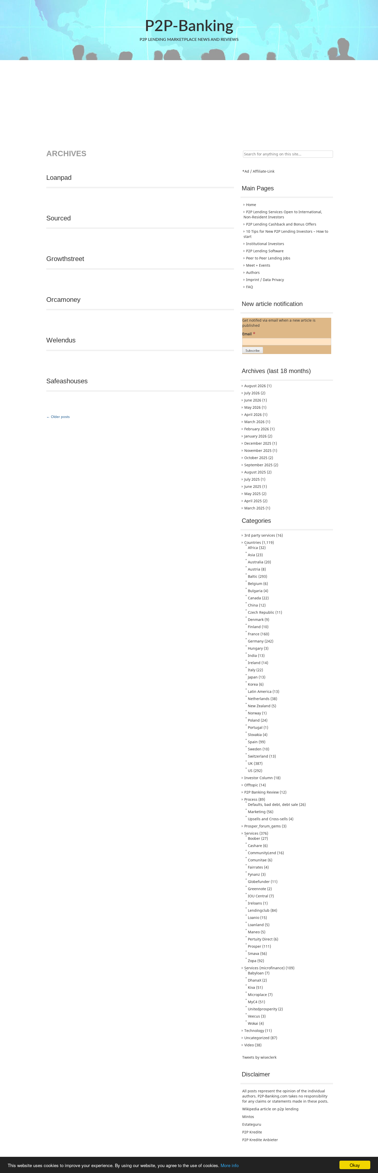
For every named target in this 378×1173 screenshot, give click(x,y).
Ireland (254, 662)
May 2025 (252, 493)
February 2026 (256, 428)
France (253, 633)
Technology (254, 1030)
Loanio (253, 917)
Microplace (257, 994)
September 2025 (258, 464)
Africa (253, 547)
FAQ (249, 286)
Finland (254, 626)
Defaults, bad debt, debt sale (273, 804)
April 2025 (253, 500)
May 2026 (252, 407)
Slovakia (255, 734)
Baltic (252, 576)
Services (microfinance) (264, 967)
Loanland (256, 924)
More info (230, 1165)
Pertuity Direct (260, 939)
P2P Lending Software (265, 250)
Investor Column (258, 777)
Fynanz (254, 874)
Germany (256, 641)
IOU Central (258, 895)
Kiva (251, 987)
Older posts (58, 417)
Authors (253, 272)
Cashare (255, 845)
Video (249, 1044)
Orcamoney (63, 299)
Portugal (255, 727)
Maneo (254, 931)
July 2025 (252, 479)
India (252, 655)
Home (251, 204)
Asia (251, 554)
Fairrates (255, 867)
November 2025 (258, 450)
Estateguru (251, 1124)
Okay (355, 1165)
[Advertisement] (188, 101)
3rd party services (259, 535)
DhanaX (254, 980)
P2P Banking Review (261, 792)
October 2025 (255, 457)
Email (248, 334)
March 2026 (254, 421)
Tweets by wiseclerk (259, 1057)
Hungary (255, 648)
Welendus (61, 340)
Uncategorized (256, 1037)
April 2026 (253, 414)
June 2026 (252, 400)
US (250, 770)
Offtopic (251, 785)
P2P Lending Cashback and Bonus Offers (281, 224)
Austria (254, 569)
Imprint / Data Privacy (265, 279)
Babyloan (256, 973)
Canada (254, 597)
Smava (253, 953)
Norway (254, 713)
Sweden (255, 749)
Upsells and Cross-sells (268, 818)
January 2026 (255, 436)
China (253, 605)
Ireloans (255, 903)
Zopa (252, 960)
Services (251, 833)
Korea (253, 684)
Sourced (58, 218)
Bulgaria (255, 590)
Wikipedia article (256, 1108)
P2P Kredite (252, 1132)
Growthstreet (65, 259)
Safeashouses (67, 381)
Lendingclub (258, 910)
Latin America (260, 691)
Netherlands (258, 698)
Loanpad (58, 177)
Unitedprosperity (262, 1009)
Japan (253, 677)
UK (250, 763)
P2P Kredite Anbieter (260, 1139)
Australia (255, 562)
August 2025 (255, 472)
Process (250, 799)
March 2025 (254, 508)
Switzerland (258, 756)
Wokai (253, 1023)
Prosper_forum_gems (262, 826)
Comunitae (257, 860)
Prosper (254, 946)
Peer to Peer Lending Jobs (268, 258)
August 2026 (255, 385)
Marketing (257, 811)
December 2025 (257, 443)
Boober (254, 838)
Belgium (255, 583)
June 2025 (252, 486)
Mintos (248, 1116)
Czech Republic (261, 612)
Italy (251, 669)
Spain (253, 741)
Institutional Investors (265, 243)
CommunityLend (262, 852)
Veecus (254, 1016)
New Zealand (259, 705)
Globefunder (259, 881)
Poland (254, 720)
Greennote (257, 888)
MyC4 (252, 1001)
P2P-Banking (189, 26)
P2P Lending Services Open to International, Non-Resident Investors (283, 214)
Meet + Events (258, 265)
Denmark (256, 619)
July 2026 (252, 392)
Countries (252, 542)
